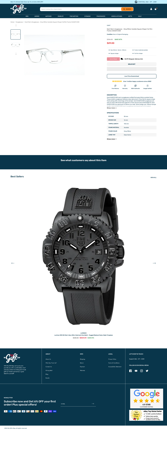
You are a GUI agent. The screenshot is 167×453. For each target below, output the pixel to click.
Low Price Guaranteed (131, 76)
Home (12, 22)
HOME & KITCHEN (116, 16)
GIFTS (130, 16)
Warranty (82, 370)
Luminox (83, 333)
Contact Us (49, 367)
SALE (139, 16)
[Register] (93, 404)
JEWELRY (61, 16)
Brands (47, 378)
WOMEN (37, 16)
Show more (111, 108)
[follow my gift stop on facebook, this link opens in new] (130, 372)
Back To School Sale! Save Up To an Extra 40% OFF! (27, 2)
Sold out (131, 64)
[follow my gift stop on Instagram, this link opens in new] (141, 372)
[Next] (16, 53)
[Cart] (155, 9)
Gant (108, 25)
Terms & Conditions (113, 363)
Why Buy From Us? (51, 363)
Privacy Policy (112, 359)
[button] (131, 69)
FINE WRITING (74, 16)
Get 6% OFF (36, 401)
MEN (27, 16)
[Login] (151, 9)
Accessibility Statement (114, 367)
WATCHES (48, 16)
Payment (82, 367)
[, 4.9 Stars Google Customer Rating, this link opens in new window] (146, 398)
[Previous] (16, 26)
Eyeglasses (19, 22)
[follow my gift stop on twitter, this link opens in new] (147, 372)
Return (82, 363)
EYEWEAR (87, 16)
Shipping (82, 359)
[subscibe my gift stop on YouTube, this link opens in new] (136, 372)
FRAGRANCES (101, 16)
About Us (48, 359)
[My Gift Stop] (12, 354)
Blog (47, 374)
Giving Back (49, 370)
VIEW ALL (153, 177)
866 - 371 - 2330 (139, 359)
